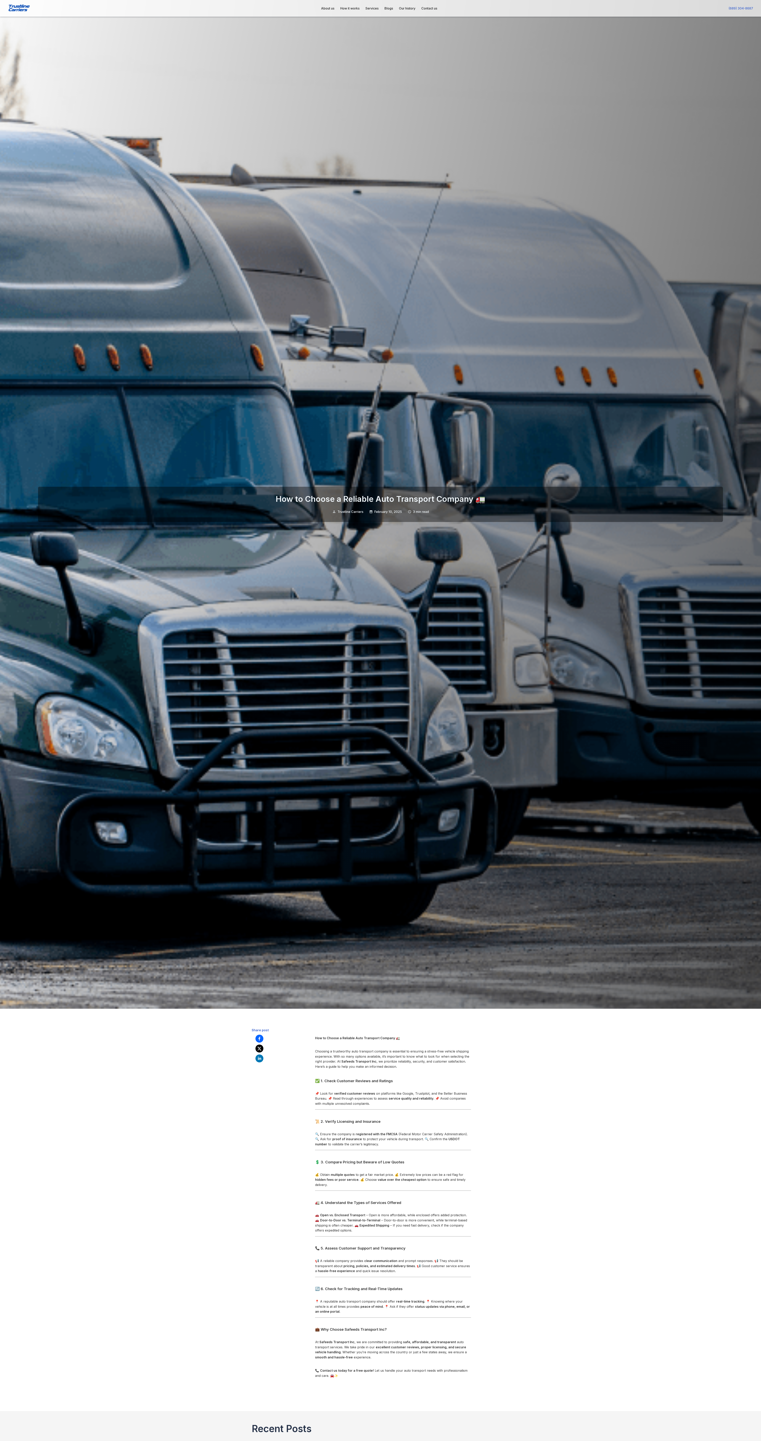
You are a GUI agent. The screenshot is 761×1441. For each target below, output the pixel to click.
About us (327, 8)
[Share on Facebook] (259, 1039)
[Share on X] (259, 1048)
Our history (407, 8)
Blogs (388, 8)
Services (372, 8)
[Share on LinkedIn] (259, 1058)
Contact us (429, 8)
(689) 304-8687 (740, 8)
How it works (349, 8)
